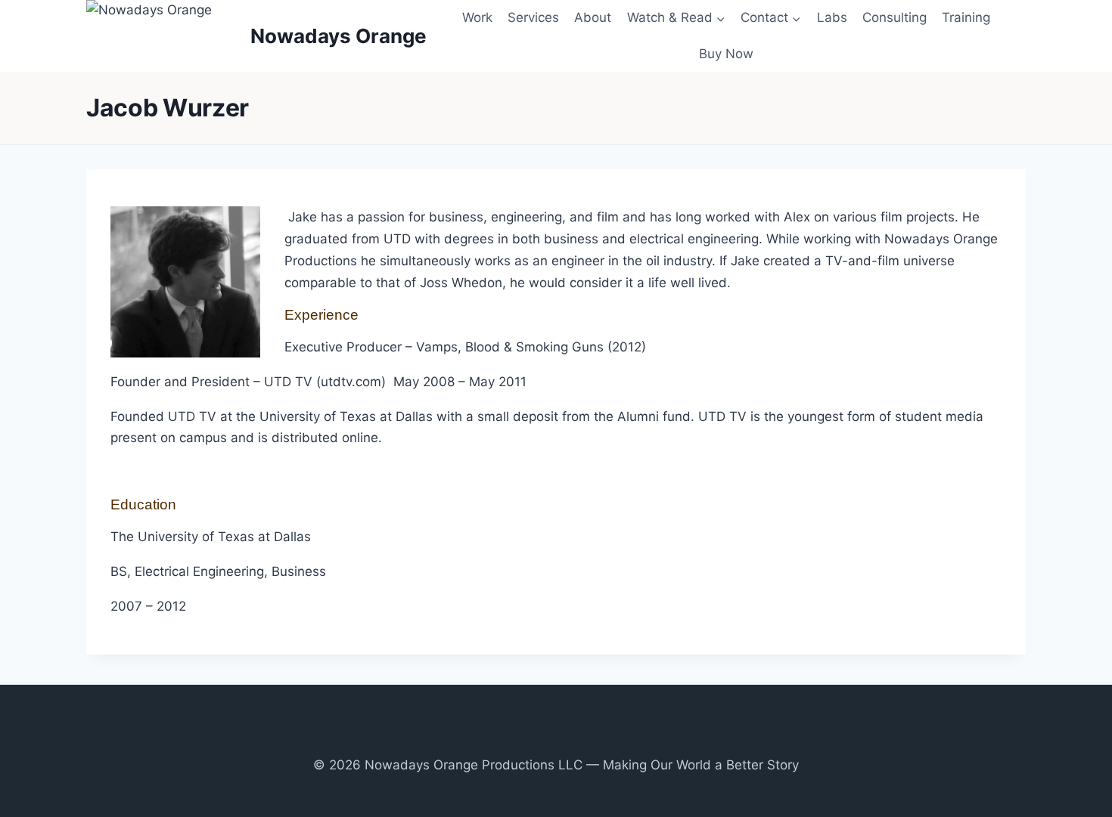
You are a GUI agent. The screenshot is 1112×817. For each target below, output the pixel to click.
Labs (832, 17)
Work (477, 17)
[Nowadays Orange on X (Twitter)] (566, 737)
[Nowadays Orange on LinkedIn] (587, 737)
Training (966, 17)
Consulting (894, 17)
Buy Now (726, 53)
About (592, 17)
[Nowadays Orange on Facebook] (523, 737)
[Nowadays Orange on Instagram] (545, 737)
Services (533, 17)
